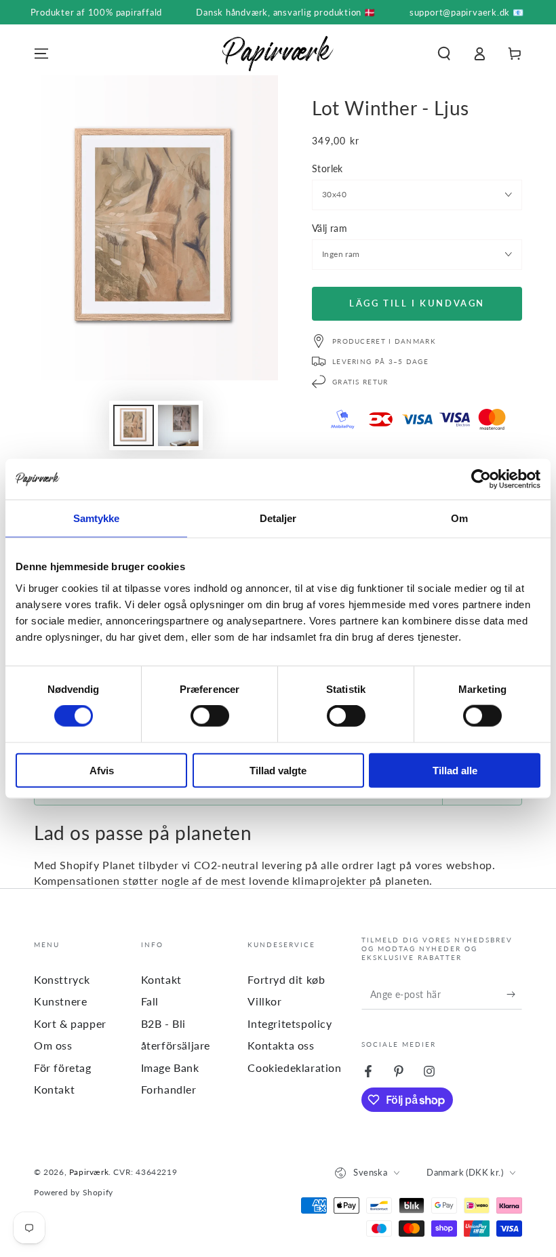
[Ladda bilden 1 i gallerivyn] (133, 425)
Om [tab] (459, 518)
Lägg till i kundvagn (417, 303)
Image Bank (170, 1067)
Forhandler (169, 1089)
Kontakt (54, 1089)
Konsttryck (62, 979)
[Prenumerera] (514, 994)
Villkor (264, 1001)
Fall (150, 1001)
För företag (63, 1067)
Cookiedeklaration (294, 1067)
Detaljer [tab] (278, 518)
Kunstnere (60, 1001)
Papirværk (88, 1172)
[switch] (210, 716)
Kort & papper (70, 1023)
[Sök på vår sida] (444, 53)
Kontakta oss (280, 1045)
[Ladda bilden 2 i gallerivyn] (178, 425)
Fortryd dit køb (286, 979)
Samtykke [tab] (96, 518)
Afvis (102, 770)
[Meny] (41, 53)
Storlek (327, 168)
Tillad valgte (278, 770)
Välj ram (329, 228)
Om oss (53, 1045)
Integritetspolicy (289, 1023)
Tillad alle (455, 770)
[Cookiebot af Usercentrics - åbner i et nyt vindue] (481, 479)
